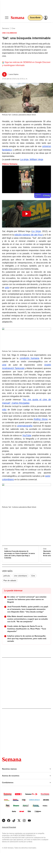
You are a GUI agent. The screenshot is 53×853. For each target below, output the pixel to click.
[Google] (3, 820)
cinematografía (24, 426)
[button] (26, 214)
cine (4, 365)
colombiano (8, 479)
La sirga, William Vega (31, 159)
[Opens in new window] (8, 820)
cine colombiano (20, 576)
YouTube (26, 435)
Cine (13, 28)
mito (4, 409)
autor (47, 476)
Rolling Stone (41, 419)
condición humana (29, 358)
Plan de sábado (9, 580)
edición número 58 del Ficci (28, 234)
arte (7, 287)
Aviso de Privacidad (11, 827)
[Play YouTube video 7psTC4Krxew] (26, 214)
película (6, 576)
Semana (5, 28)
